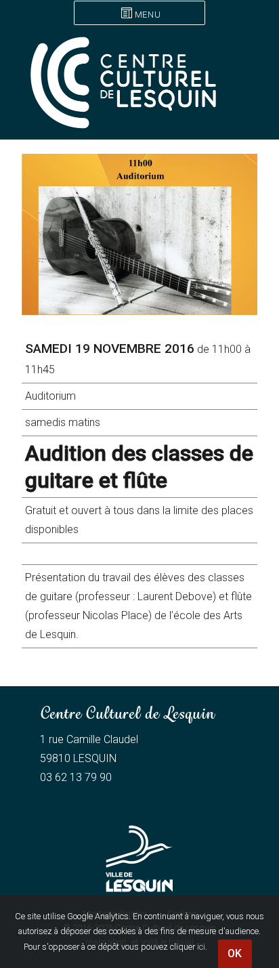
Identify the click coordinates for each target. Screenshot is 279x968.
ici (201, 947)
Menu (147, 14)
